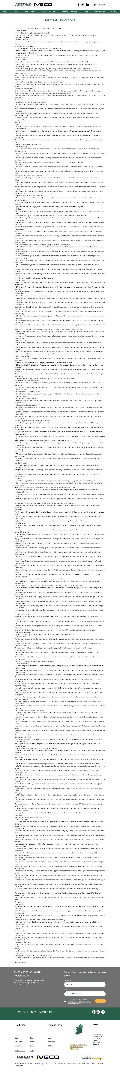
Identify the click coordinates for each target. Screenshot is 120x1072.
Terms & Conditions (98, 1064)
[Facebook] (78, 5)
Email (66, 989)
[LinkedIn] (87, 5)
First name (67, 980)
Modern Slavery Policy (74, 1064)
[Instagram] (83, 5)
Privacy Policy (86, 1064)
